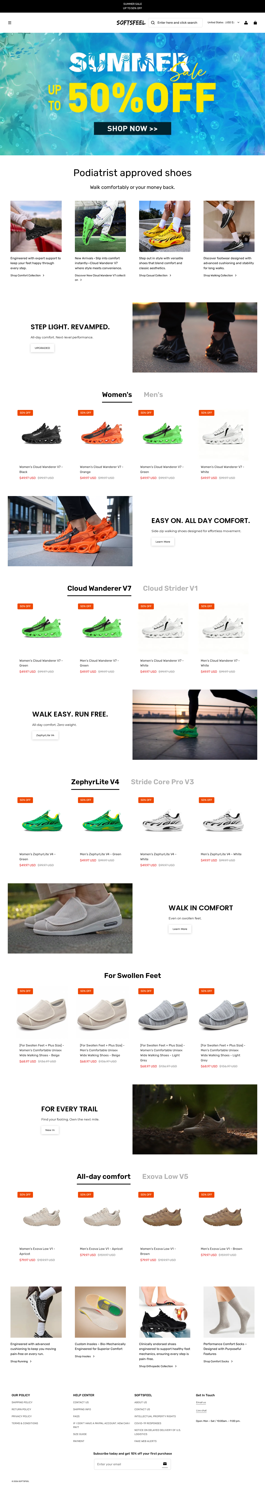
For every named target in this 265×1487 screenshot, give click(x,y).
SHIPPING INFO (82, 1409)
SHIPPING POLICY (22, 1402)
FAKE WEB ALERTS (145, 1441)
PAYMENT (78, 1441)
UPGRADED (42, 347)
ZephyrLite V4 (45, 735)
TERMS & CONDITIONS (25, 1423)
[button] (60, 23)
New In (50, 1130)
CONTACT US (81, 1402)
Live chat (201, 1410)
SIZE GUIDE (80, 1434)
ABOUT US (140, 1402)
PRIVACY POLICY (22, 1416)
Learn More (163, 541)
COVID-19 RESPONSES (147, 1423)
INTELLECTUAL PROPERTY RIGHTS (155, 1416)
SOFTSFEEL (24, 1481)
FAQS (76, 1416)
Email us (201, 1402)
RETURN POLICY (21, 1409)
